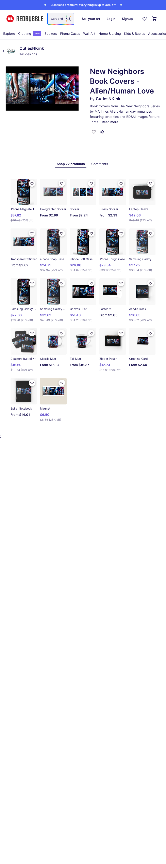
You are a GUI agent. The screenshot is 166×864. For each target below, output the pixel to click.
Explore (9, 34)
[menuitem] (9, 33)
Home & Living (110, 34)
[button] (83, 5)
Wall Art (89, 34)
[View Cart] (155, 19)
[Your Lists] (144, 19)
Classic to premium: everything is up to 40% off (83, 5)
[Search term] (68, 19)
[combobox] (61, 18)
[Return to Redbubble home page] (24, 19)
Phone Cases (70, 34)
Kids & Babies (134, 34)
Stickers (51, 34)
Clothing (29, 34)
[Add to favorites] (94, 132)
